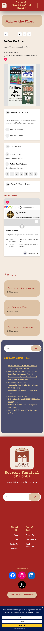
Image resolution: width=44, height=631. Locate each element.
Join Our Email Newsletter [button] (22, 595)
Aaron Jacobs (12, 231)
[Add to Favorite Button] (36, 221)
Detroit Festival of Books (22, 5)
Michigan (34, 55)
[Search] (36, 348)
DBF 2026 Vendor (16, 136)
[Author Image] (22, 226)
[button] (5, 232)
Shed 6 (16, 52)
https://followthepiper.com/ (15, 158)
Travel (8, 55)
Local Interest (25, 55)
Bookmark (20, 34)
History (18, 55)
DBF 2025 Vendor (16, 129)
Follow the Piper (19, 21)
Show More (13, 292)
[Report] (29, 34)
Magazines (31, 253)
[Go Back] (6, 34)
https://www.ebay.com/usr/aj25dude (28, 245)
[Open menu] (40, 5)
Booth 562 (23, 239)
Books (13, 55)
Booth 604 (9, 52)
